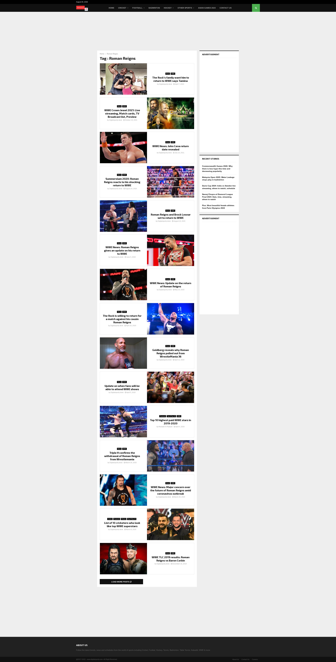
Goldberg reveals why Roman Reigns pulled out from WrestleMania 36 (170, 353)
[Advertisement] (168, 30)
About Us (235, 659)
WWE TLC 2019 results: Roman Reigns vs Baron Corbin (171, 559)
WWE (173, 73)
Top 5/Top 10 (171, 416)
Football (137, 8)
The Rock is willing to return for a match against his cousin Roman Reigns (122, 319)
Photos (123, 519)
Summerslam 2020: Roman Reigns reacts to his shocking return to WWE (122, 182)
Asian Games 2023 (207, 8)
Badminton (154, 8)
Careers (255, 659)
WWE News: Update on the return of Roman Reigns (170, 284)
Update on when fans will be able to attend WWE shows (122, 387)
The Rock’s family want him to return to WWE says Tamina (170, 79)
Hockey (168, 8)
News (167, 73)
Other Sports (185, 8)
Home (111, 8)
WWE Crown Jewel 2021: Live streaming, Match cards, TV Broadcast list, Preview (122, 113)
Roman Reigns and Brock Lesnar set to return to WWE (171, 216)
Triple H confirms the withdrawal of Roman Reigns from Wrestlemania (122, 456)
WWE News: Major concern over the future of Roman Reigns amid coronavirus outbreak (170, 490)
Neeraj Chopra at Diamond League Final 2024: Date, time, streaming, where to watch (217, 196)
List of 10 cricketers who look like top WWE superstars (122, 524)
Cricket (122, 8)
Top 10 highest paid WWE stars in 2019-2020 (170, 421)
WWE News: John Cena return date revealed (170, 147)
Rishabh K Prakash (165, 427)
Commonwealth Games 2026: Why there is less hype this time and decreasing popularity (217, 168)
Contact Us (226, 8)
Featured (162, 416)
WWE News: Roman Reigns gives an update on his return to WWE (122, 250)
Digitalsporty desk (165, 84)
